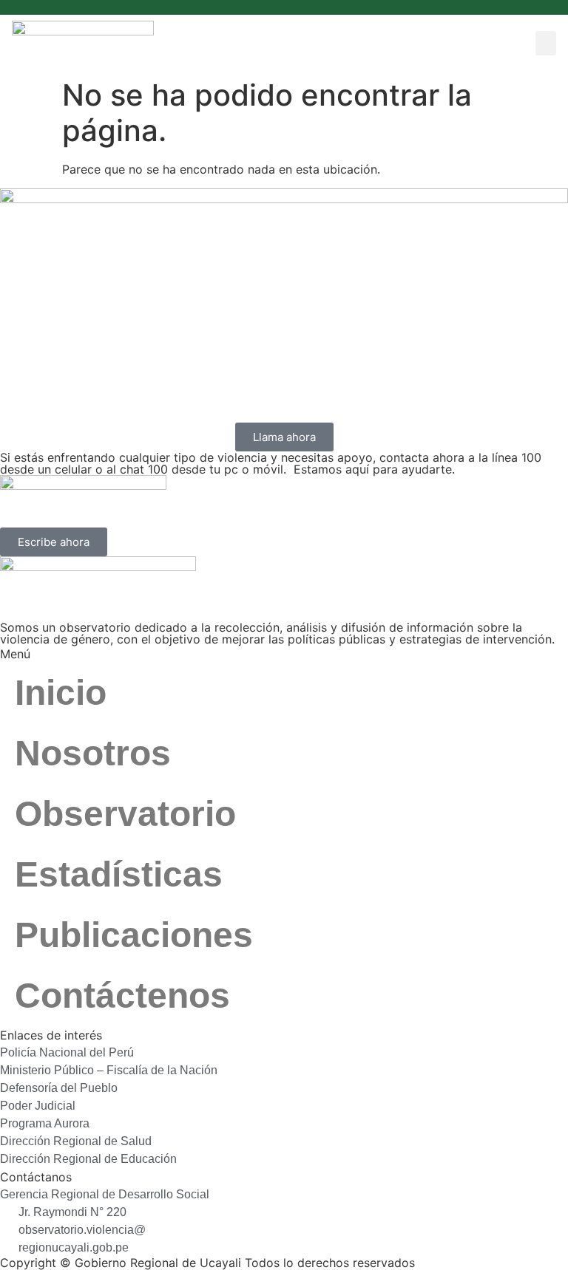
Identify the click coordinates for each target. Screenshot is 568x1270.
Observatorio (125, 813)
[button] (545, 43)
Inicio (60, 692)
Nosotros (93, 753)
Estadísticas (119, 874)
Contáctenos (122, 995)
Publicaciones (134, 935)
